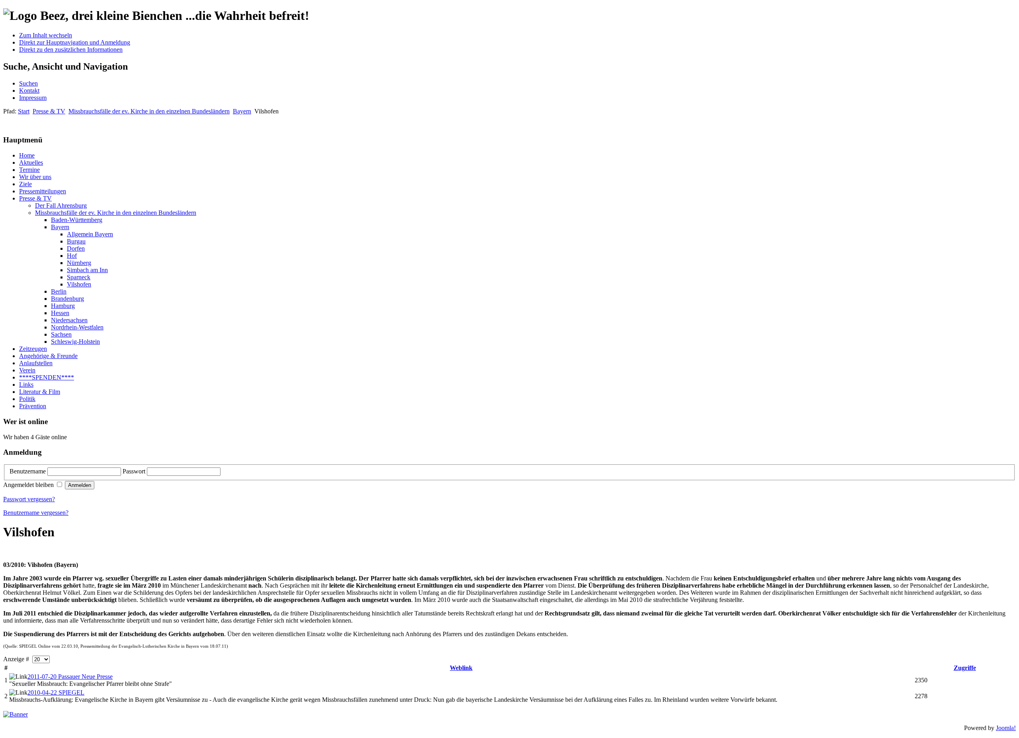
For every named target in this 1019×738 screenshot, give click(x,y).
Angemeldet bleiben (29, 484)
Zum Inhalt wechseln (45, 35)
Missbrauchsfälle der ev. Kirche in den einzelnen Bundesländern (149, 111)
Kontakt (29, 90)
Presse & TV (49, 111)
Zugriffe (965, 667)
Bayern (242, 111)
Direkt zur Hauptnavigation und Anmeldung (74, 42)
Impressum (33, 97)
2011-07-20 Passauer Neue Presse (70, 676)
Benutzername (28, 471)
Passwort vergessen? (29, 499)
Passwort (135, 471)
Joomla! (1006, 727)
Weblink (461, 667)
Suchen (28, 83)
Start (23, 111)
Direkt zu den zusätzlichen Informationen (71, 49)
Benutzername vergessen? (35, 512)
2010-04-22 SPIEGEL (55, 692)
